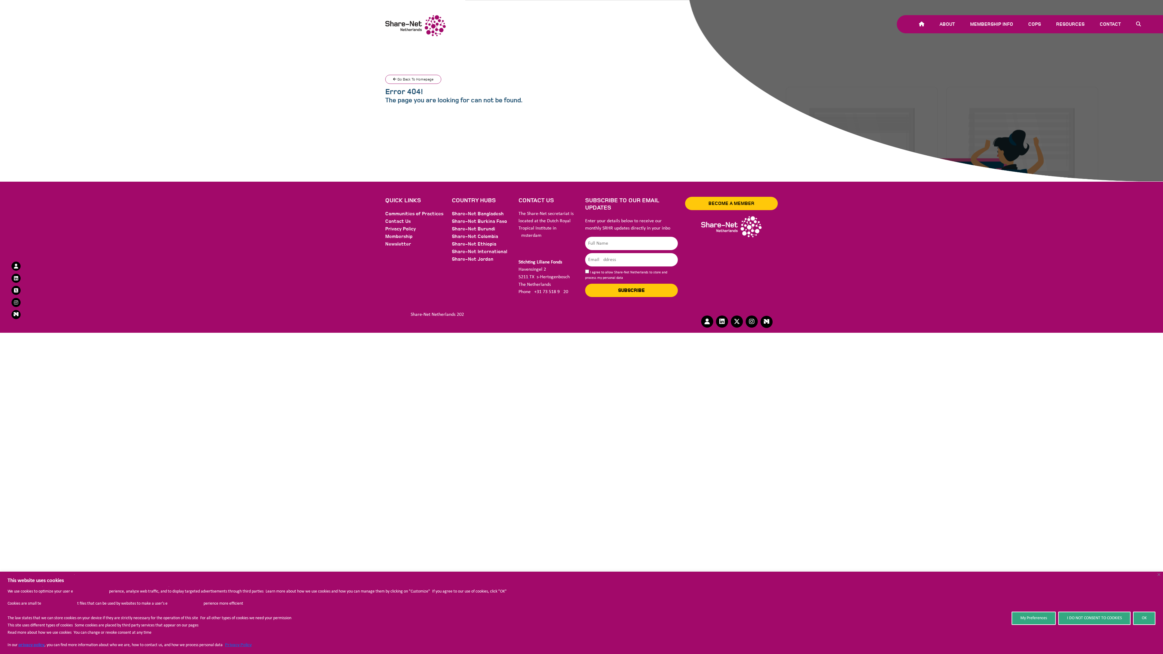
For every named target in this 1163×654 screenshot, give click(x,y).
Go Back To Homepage (414, 79)
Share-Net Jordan (472, 259)
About (947, 24)
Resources (1070, 24)
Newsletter (398, 244)
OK (1144, 618)
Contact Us (398, 221)
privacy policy (31, 644)
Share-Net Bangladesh (478, 213)
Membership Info (991, 24)
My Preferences (1033, 618)
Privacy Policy (238, 644)
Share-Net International (479, 251)
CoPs (1034, 24)
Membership (399, 236)
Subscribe (631, 290)
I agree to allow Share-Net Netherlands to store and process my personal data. (626, 275)
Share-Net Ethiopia (474, 244)
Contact (1110, 24)
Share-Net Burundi (473, 229)
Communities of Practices (414, 213)
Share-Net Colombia (475, 236)
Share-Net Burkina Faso (479, 221)
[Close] (1159, 574)
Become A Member (731, 203)
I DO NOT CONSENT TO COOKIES (1094, 618)
